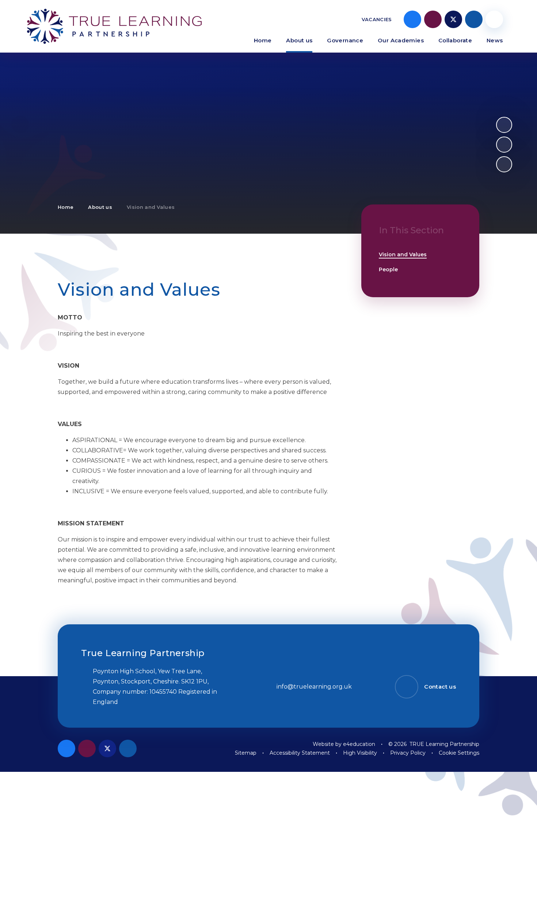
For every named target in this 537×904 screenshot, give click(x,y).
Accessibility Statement (300, 753)
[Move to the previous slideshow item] (504, 145)
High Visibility (360, 753)
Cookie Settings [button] (459, 753)
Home (65, 207)
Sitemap (245, 753)
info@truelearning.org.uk (314, 686)
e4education (359, 744)
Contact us (440, 686)
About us (100, 207)
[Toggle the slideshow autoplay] (504, 164)
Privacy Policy (408, 753)
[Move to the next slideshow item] (504, 125)
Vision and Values (151, 207)
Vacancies (377, 19)
